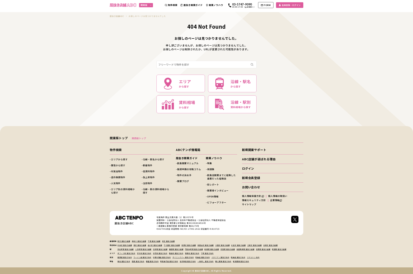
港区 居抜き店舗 (139, 245)
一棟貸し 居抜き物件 (205, 261)
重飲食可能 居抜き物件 (169, 261)
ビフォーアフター (216, 202)
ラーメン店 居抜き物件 (142, 257)
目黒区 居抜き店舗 (188, 245)
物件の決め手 (184, 175)
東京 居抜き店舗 (123, 241)
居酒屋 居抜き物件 (124, 257)
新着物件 (147, 165)
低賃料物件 (149, 171)
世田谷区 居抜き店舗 (205, 245)
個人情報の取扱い (278, 196)
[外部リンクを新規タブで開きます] (294, 223)
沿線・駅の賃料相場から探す (156, 191)
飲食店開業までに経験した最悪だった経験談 (221, 177)
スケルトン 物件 (253, 257)
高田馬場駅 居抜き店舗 (245, 249)
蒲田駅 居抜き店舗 (176, 249)
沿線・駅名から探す (153, 159)
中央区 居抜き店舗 (124, 245)
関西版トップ (139, 138)
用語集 (210, 169)
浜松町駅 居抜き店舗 (125, 249)
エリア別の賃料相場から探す (123, 191)
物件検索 (116, 150)
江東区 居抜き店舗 (254, 245)
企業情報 (275, 200)
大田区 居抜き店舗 (222, 245)
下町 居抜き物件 (207, 253)
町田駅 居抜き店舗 (279, 249)
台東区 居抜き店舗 (270, 245)
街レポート (213, 184)
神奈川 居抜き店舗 (139, 241)
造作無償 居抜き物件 (188, 261)
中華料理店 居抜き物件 (162, 257)
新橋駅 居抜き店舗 (211, 249)
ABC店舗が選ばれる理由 (259, 159)
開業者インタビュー (218, 190)
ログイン (248, 168)
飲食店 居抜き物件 (238, 257)
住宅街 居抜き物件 (160, 253)
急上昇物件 (149, 177)
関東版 (144, 5)
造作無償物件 (118, 177)
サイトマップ (249, 204)
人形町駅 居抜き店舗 (143, 249)
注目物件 (147, 183)
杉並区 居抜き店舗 (238, 245)
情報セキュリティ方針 (254, 200)
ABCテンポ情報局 (188, 150)
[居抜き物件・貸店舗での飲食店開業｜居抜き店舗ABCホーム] (123, 5)
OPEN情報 (213, 196)
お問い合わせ (251, 187)
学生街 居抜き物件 (144, 253)
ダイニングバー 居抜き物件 (183, 257)
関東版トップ (119, 138)
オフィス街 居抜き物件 (126, 253)
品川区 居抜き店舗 (155, 245)
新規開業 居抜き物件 (241, 261)
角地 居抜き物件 (123, 261)
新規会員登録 (251, 178)
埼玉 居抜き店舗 (168, 241)
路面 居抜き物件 (138, 261)
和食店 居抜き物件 (202, 257)
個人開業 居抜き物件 (223, 261)
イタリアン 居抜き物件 (220, 257)
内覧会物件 (117, 171)
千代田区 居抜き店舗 (172, 245)
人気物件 (116, 183)
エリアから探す (119, 159)
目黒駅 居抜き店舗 (263, 249)
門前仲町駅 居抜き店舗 (194, 249)
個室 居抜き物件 (152, 261)
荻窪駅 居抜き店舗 (228, 249)
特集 (209, 163)
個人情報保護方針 (252, 196)
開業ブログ (183, 181)
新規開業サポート (254, 150)
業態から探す (118, 165)
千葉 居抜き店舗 (154, 241)
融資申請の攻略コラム (189, 169)
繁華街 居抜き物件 (192, 253)
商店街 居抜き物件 (176, 253)
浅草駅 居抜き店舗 (160, 249)
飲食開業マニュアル (188, 163)
